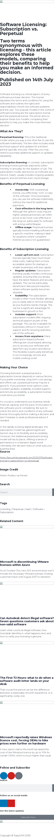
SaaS (28, 509)
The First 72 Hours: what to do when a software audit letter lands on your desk (26, 681)
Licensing (5, 509)
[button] (1, 91)
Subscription (7, 512)
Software (38, 509)
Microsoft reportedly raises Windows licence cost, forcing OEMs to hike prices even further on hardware (26, 740)
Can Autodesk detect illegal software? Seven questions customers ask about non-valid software (27, 621)
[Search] (53, 492)
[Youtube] (11, 775)
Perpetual (17, 509)
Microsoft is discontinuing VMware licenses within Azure (24, 563)
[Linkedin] (4, 775)
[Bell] (18, 775)
